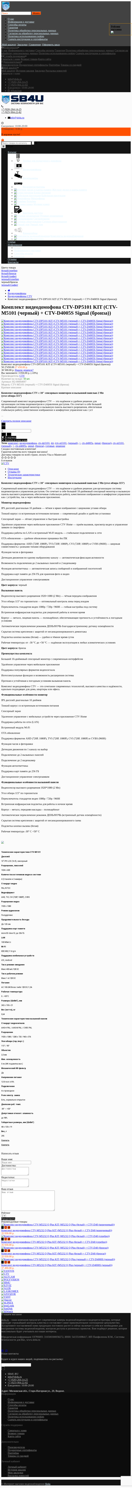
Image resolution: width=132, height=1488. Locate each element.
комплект (13, 443)
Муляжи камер (41, 204)
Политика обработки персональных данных (32, 30)
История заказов (25, 70)
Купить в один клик (15, 440)
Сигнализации (41, 218)
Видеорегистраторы (34, 186)
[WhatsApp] (7, 1350)
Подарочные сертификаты (33, 65)
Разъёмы (31, 201)
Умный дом (36, 224)
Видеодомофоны (32, 169)
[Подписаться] (3, 1368)
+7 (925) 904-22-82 (18, 84)
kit (52, 443)
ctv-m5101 (118, 443)
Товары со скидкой (71, 65)
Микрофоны (38, 198)
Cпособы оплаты (17, 24)
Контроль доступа (33, 213)
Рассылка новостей (56, 70)
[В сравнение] (9, 434)
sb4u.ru (5, 1319)
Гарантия (13, 27)
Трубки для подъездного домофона (42, 160)
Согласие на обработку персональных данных (33, 33)
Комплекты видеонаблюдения (66, 236)
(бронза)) (107, 443)
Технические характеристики (24, 474)
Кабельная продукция (53, 195)
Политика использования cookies (26, 36)
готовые (49, 446)
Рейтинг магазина (116, 28)
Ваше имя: (7, 1159)
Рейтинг (5, 1212)
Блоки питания (42, 192)
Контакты (13, 262)
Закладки (40, 70)
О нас (11, 19)
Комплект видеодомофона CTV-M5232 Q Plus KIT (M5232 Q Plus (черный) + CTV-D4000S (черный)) (56, 1265)
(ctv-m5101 (61, 443)
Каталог (12, 152)
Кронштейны (30, 233)
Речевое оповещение (51, 215)
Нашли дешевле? (24, 370)
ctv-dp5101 (44, 443)
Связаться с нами (10, 59)
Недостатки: (8, 1177)
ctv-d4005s (87, 443)
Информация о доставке (21, 21)
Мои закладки (15, 1472)
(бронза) (39, 446)
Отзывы (12, 259)
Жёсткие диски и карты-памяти (69, 189)
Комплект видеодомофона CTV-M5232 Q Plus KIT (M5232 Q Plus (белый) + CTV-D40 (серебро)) (54, 1242)
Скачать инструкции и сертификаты (28, 39)
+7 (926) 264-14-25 (18, 82)
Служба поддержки (14, 56)
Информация (11, 47)
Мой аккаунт (10, 67)
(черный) (73, 443)
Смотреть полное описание (16, 421)
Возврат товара (29, 59)
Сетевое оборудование (54, 221)
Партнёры (54, 65)
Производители (10, 65)
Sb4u (47, 1484)
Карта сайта (44, 59)
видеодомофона (28, 443)
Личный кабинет (17, 1466)
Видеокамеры (30, 178)
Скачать (5, 1140)
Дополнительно (12, 62)
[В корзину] (2, 1227)
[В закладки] (3, 434)
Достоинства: (8, 1165)
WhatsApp (16, 90)
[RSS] (3, 1350)
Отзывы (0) (14, 471)
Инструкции (15, 477)
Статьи (11, 241)
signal (97, 443)
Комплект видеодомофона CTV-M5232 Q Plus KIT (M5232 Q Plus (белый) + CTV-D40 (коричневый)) (56, 1230)
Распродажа (36, 239)
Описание (13, 468)
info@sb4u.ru (15, 79)
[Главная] (9, 290)
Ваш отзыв (7, 1189)
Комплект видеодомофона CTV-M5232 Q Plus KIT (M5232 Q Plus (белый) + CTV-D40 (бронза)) (53, 1253)
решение (60, 446)
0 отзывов (6, 460)
